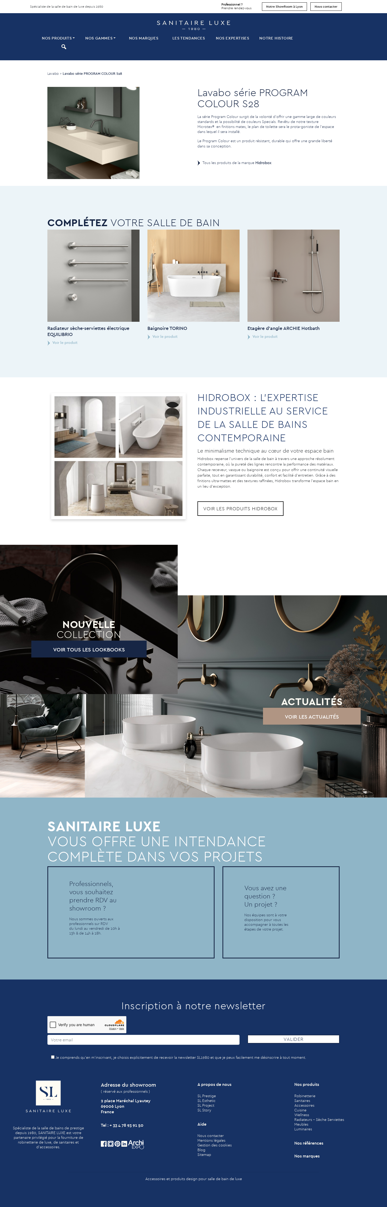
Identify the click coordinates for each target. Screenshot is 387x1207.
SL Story (204, 1110)
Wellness (301, 1114)
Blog (201, 1149)
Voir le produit (65, 342)
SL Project (205, 1105)
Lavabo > (54, 73)
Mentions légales (211, 1140)
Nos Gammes (98, 38)
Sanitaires (302, 1100)
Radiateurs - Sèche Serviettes (319, 1119)
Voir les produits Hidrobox (240, 509)
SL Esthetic (206, 1100)
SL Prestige (206, 1096)
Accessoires (304, 1105)
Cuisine (300, 1110)
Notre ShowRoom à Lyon (284, 6)
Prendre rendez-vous (236, 6)
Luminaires (303, 1129)
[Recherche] (63, 46)
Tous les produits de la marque (236, 162)
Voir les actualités (312, 716)
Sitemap (204, 1154)
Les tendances (188, 38)
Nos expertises (232, 38)
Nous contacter (326, 6)
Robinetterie (304, 1096)
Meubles (301, 1124)
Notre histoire (276, 38)
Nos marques (143, 38)
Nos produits (57, 38)
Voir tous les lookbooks (89, 649)
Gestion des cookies (214, 1145)
